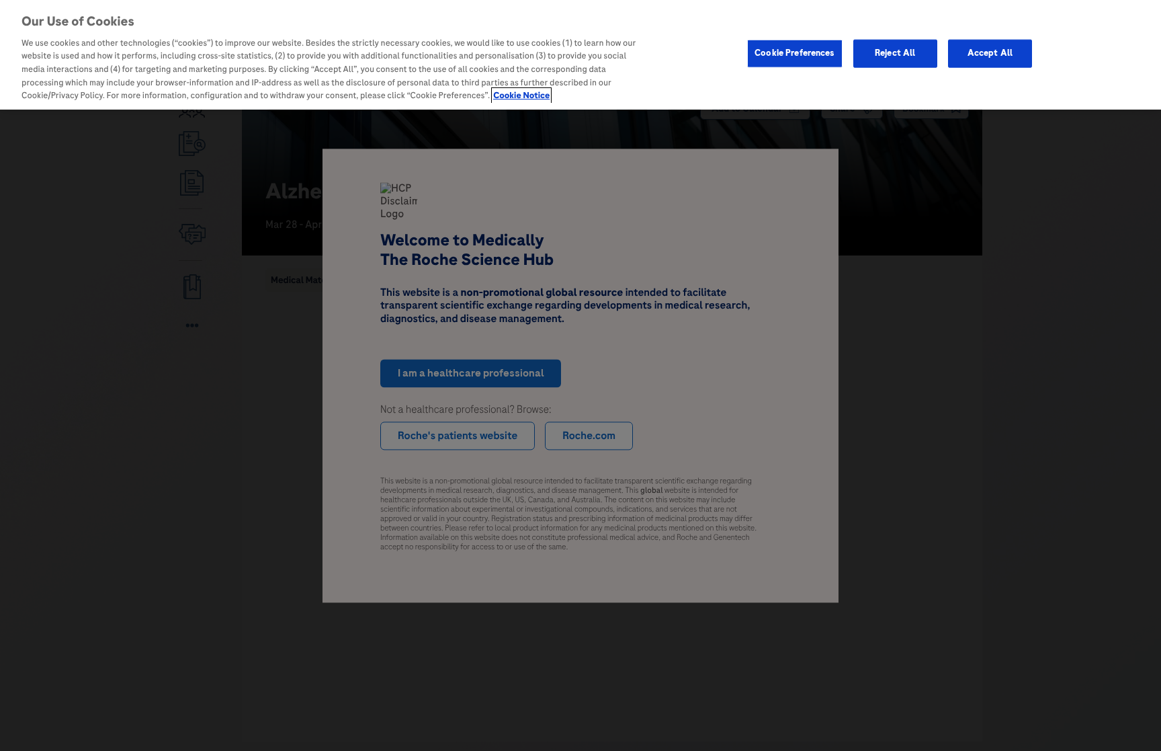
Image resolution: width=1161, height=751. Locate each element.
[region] (580, 55)
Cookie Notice (521, 95)
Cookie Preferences (794, 53)
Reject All (895, 53)
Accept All (990, 53)
